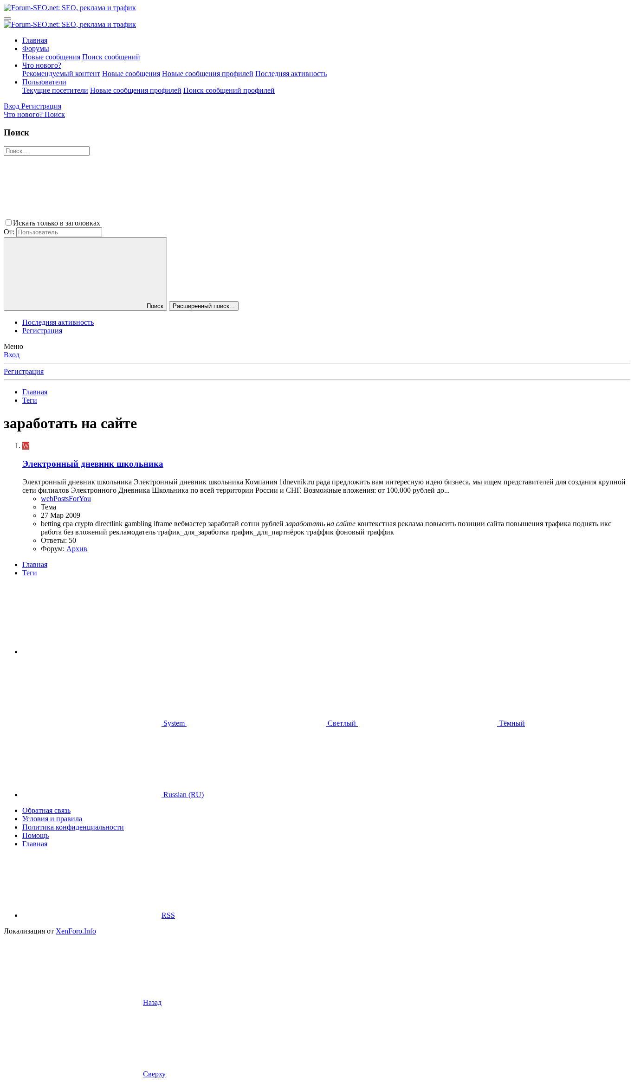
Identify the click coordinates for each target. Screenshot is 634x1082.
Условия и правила (52, 819)
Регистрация (42, 331)
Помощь (35, 835)
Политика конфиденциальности (73, 827)
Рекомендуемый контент (61, 73)
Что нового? (41, 65)
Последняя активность (291, 73)
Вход (11, 355)
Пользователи (44, 82)
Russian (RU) (183, 795)
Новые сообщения (51, 57)
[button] (171, 223)
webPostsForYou (66, 498)
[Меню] (7, 18)
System (174, 723)
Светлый (342, 723)
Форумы (35, 48)
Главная (34, 40)
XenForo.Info (76, 931)
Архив (76, 549)
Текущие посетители (55, 90)
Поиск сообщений (111, 57)
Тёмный (511, 723)
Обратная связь (46, 810)
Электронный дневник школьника (92, 464)
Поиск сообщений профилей (229, 90)
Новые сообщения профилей (207, 73)
